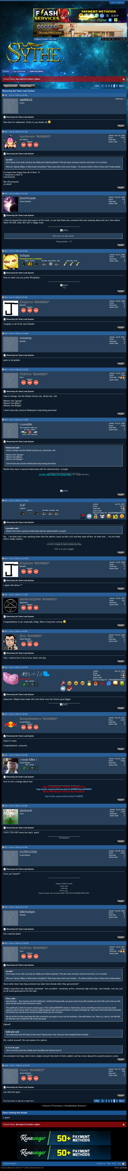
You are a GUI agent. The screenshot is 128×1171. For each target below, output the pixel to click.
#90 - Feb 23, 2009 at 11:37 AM (16, 558)
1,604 (123, 137)
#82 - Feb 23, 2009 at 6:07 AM (16, 132)
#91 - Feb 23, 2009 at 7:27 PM (16, 595)
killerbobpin (27, 912)
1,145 (123, 812)
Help (108, 1163)
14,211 (122, 506)
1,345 (123, 425)
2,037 (123, 720)
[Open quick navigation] (125, 71)
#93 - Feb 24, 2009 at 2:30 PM (16, 667)
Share (121, 126)
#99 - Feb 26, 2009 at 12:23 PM (16, 943)
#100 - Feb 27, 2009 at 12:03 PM (17, 1065)
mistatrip (26, 338)
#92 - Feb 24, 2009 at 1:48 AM (16, 631)
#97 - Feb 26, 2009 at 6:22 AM (16, 847)
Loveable (26, 424)
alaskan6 (26, 810)
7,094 (123, 375)
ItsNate (25, 255)
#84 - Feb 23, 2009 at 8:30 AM (16, 251)
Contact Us (101, 1163)
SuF (22, 505)
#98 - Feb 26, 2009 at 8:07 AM (16, 907)
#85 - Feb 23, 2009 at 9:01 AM (16, 297)
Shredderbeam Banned (74, 1106)
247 (123, 637)
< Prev (96, 86)
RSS (123, 1164)
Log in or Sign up (117, 2)
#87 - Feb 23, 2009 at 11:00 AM (16, 370)
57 (124, 303)
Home (114, 1163)
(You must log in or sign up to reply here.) (18, 1101)
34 (124, 339)
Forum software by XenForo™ (22, 1168)
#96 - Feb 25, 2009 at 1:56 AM (16, 806)
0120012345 (28, 852)
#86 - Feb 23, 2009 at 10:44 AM (16, 333)
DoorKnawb (28, 198)
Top (119, 1163)
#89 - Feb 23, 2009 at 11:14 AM (16, 500)
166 (123, 1071)
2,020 (123, 853)
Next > (121, 86)
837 (123, 600)
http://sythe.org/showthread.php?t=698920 (64, 796)
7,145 (123, 673)
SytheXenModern (10, 1163)
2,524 (123, 761)
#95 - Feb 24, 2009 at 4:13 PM (16, 755)
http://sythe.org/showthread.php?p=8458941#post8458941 (64, 789)
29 (124, 913)
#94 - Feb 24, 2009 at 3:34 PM (16, 714)
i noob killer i (28, 759)
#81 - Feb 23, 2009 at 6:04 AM (16, 95)
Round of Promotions (52, 1106)
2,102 (123, 257)
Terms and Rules (120, 1168)
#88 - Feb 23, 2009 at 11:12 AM (16, 420)
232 (123, 199)
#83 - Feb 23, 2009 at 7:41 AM (16, 194)
